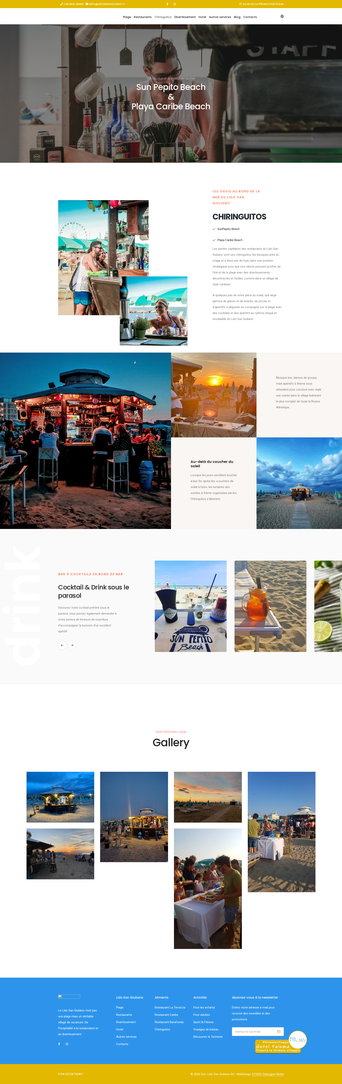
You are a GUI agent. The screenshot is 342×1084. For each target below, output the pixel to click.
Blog (237, 17)
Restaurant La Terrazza (170, 1007)
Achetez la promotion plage (263, 4)
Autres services (220, 17)
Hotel (202, 17)
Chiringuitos (163, 17)
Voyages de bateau (205, 1029)
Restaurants (143, 17)
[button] (72, 645)
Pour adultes (201, 1015)
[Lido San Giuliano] (60, 797)
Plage (127, 17)
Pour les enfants (204, 1007)
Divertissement (185, 17)
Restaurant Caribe (166, 1015)
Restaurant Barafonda (169, 1022)
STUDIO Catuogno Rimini (268, 1074)
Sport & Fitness (203, 1022)
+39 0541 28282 (73, 4)
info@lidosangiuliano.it (107, 4)
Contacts (250, 17)
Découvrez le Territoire (208, 1037)
